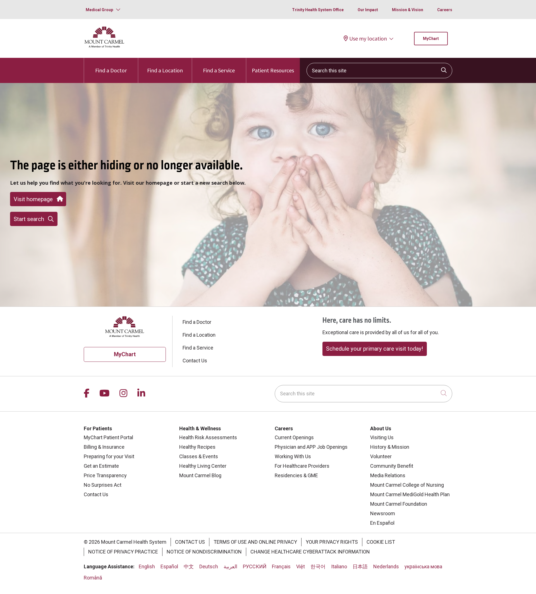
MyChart (431, 38)
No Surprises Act (102, 485)
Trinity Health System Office (318, 10)
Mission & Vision (407, 10)
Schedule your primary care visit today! (374, 348)
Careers (444, 10)
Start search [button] (29, 219)
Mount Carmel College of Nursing (407, 485)
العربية (230, 566)
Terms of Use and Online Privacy (255, 542)
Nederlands (386, 566)
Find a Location (165, 70)
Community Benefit (391, 466)
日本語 (360, 566)
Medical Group (99, 10)
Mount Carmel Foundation (398, 504)
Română (93, 578)
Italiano (339, 566)
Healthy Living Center (202, 466)
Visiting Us (382, 437)
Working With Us (293, 456)
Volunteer (381, 456)
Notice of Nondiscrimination (204, 552)
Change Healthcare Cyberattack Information (310, 552)
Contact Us (195, 360)
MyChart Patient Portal (108, 437)
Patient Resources (273, 70)
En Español (382, 523)
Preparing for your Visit (109, 456)
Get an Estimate (101, 466)
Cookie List (381, 542)
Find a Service (219, 70)
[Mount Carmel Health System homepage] (104, 46)
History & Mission (389, 447)
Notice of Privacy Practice (123, 552)
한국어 (318, 566)
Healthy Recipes (197, 447)
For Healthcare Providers (302, 466)
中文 (189, 566)
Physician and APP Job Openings (311, 447)
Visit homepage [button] (33, 199)
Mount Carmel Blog (200, 475)
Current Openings (294, 437)
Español (169, 566)
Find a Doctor (111, 70)
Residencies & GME (296, 475)
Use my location (368, 38)
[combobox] (379, 70)
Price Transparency (105, 475)
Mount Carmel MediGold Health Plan (410, 494)
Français (281, 566)
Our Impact (368, 10)
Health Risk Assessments (208, 437)
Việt (300, 566)
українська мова (423, 566)
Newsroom (382, 513)
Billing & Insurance (104, 447)
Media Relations (387, 475)
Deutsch (208, 566)
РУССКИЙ (254, 566)
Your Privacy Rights (332, 542)
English (147, 566)
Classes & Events (198, 456)
